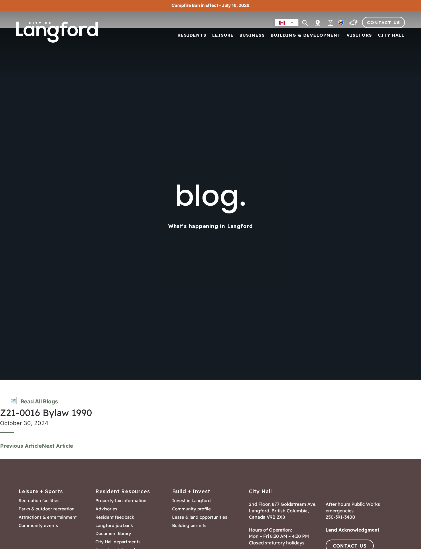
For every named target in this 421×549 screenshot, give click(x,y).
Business (252, 35)
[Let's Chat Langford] (354, 23)
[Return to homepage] (58, 32)
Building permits (189, 525)
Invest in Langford (191, 500)
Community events (38, 525)
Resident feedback (114, 517)
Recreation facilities (39, 500)
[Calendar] (331, 24)
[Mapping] (317, 20)
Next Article (57, 446)
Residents (192, 35)
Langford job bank (114, 525)
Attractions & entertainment (48, 517)
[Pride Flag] (341, 24)
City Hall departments (117, 541)
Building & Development (306, 35)
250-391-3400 (340, 517)
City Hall (391, 35)
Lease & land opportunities (199, 517)
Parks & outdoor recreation (46, 509)
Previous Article (21, 446)
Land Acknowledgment (352, 530)
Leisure (223, 35)
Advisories (106, 509)
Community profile (191, 509)
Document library (113, 533)
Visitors (359, 35)
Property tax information (120, 500)
